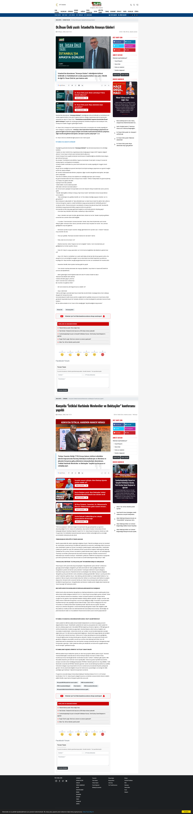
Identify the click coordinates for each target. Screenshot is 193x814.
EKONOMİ (112, 11)
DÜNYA (136, 11)
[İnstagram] (56, 780)
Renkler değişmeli (119, 70)
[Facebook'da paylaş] (68, 85)
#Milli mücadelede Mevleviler (90, 686)
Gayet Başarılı (118, 61)
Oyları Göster (124, 74)
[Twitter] (132, 15)
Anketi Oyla (116, 74)
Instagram (130, 46)
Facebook (118, 42)
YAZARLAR (63, 11)
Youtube (118, 50)
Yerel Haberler (95, 785)
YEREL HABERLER (89, 11)
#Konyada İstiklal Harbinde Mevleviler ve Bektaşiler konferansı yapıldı (72, 689)
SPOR (95, 11)
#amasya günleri (70, 309)
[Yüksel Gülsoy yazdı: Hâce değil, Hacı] (125, 88)
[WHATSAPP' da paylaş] (75, 85)
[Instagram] (135, 15)
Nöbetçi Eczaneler (96, 787)
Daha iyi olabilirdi (119, 67)
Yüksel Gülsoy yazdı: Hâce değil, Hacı (69, 328)
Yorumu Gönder (62, 390)
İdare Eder (117, 64)
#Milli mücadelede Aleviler (87, 682)
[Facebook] (130, 15)
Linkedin (129, 42)
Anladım (186, 812)
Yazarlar (94, 778)
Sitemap (126, 785)
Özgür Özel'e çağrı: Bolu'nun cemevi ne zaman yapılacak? (75, 339)
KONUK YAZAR (76, 11)
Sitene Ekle (127, 787)
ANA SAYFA (58, 20)
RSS (128, 50)
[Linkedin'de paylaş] (82, 85)
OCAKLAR (130, 11)
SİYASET (119, 11)
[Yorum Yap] (102, 85)
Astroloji (110, 782)
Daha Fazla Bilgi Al (88, 812)
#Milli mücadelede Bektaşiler (63, 686)
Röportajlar (111, 778)
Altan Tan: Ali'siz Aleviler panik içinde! (69, 342)
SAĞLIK (83, 11)
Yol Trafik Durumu (112, 785)
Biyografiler (111, 780)
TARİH (124, 11)
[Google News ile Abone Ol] (61, 85)
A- (108, 85)
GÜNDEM (70, 11)
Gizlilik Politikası (128, 780)
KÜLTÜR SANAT (100, 11)
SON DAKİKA (57, 11)
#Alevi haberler (77, 686)
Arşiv (125, 789)
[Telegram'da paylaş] (79, 85)
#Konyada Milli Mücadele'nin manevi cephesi (67, 682)
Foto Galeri (95, 780)
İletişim (126, 792)
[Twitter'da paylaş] (72, 85)
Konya (135, 414)
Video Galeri (95, 782)
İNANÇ (107, 11)
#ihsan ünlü (59, 309)
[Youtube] (137, 15)
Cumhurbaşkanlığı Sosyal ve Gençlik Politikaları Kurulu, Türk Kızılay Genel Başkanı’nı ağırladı (125, 484)
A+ (105, 85)
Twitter (117, 46)
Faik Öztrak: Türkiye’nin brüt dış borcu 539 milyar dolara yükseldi (76, 331)
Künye (125, 778)
